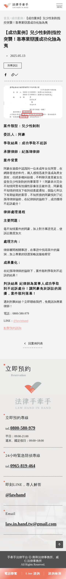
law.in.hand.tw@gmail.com (31, 523)
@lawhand (15, 494)
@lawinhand (20, 320)
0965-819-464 (22, 465)
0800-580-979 (22, 428)
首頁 (7, 18)
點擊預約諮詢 (12, 328)
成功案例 (17, 18)
